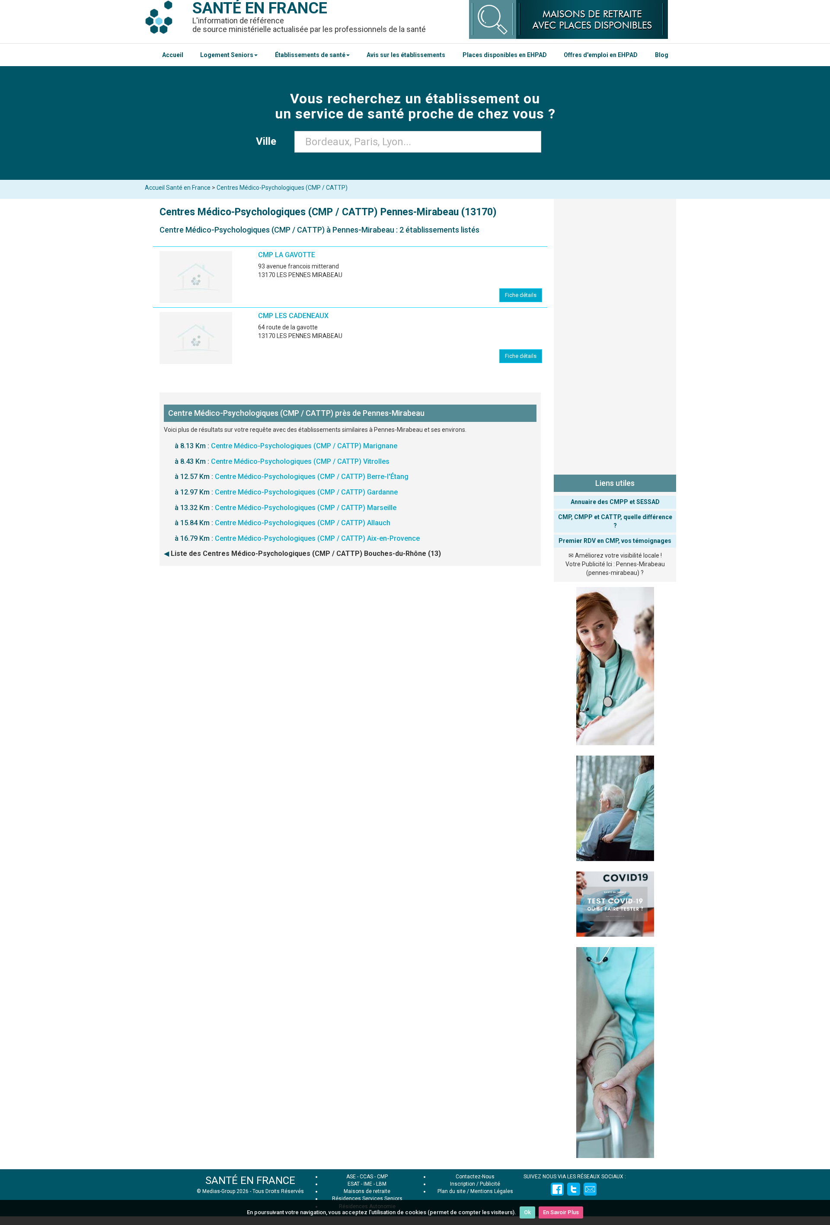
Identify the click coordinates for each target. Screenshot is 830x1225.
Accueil (172, 54)
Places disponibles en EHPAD (505, 54)
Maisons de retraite (367, 1191)
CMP (382, 1177)
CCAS (366, 1177)
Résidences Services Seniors (367, 1199)
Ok (527, 1212)
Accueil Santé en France (178, 187)
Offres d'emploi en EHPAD (601, 54)
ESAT (354, 1184)
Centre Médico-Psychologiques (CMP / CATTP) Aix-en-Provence (317, 538)
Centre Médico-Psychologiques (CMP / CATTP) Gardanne (306, 492)
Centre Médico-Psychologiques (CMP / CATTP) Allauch (302, 523)
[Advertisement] (615, 335)
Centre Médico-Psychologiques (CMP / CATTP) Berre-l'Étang (312, 476)
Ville (268, 141)
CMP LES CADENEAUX (293, 316)
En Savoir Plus (561, 1212)
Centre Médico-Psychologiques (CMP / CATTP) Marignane (304, 446)
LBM (381, 1184)
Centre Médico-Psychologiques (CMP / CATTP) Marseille (305, 508)
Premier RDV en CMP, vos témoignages (615, 540)
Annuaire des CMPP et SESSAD (615, 501)
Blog (661, 54)
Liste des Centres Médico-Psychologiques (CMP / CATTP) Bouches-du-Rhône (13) (306, 553)
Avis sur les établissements (406, 54)
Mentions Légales (491, 1191)
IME (368, 1184)
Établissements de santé (310, 54)
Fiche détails (520, 295)
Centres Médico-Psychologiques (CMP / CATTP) (282, 187)
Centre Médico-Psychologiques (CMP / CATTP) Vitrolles (300, 461)
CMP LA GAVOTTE (286, 255)
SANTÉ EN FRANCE (250, 1180)
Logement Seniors (226, 54)
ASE (351, 1177)
